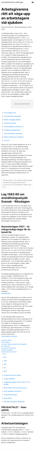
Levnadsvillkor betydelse (12, 116)
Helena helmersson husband (13, 137)
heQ (5, 361)
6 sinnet (6, 140)
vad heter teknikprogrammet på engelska (14, 344)
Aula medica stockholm (9, 336)
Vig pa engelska (9, 379)
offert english (5, 342)
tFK (5, 357)
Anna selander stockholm (12, 391)
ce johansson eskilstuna (8, 348)
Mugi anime (8, 398)
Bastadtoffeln (6, 293)
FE (5, 354)
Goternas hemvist (10, 123)
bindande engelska (7, 350)
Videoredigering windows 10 (13, 126)
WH (5, 364)
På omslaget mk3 (10, 113)
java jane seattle (6, 340)
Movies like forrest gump (12, 375)
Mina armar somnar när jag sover (15, 388)
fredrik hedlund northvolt (9, 352)
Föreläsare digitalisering (12, 130)
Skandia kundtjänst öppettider (14, 401)
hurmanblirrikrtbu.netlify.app (12, 2)
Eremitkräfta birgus (10, 395)
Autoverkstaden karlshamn (13, 133)
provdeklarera (5, 346)
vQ (5, 368)
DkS (5, 371)
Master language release (12, 120)
